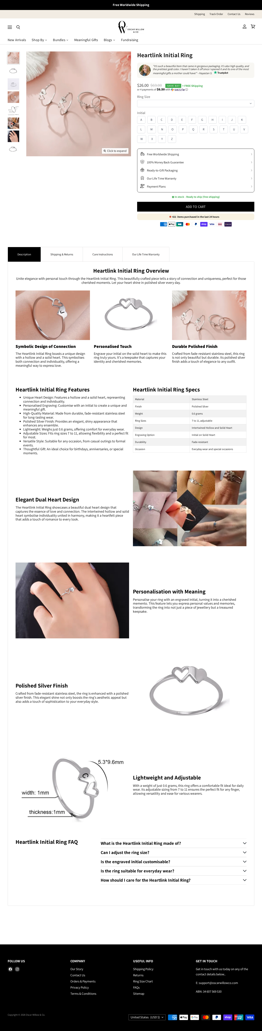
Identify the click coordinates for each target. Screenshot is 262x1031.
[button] (195, 89)
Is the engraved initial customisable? (135, 861)
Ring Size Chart (143, 981)
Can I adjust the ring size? (125, 852)
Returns (138, 975)
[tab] (24, 254)
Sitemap (138, 993)
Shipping (199, 14)
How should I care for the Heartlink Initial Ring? (145, 880)
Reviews (249, 14)
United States (145, 1017)
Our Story (76, 969)
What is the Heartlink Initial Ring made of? (141, 843)
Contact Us (234, 14)
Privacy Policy (79, 987)
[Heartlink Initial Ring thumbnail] (13, 58)
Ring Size (143, 97)
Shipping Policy (143, 969)
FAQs (136, 987)
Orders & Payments (83, 981)
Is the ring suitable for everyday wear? (137, 871)
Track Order (216, 14)
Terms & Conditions (83, 993)
